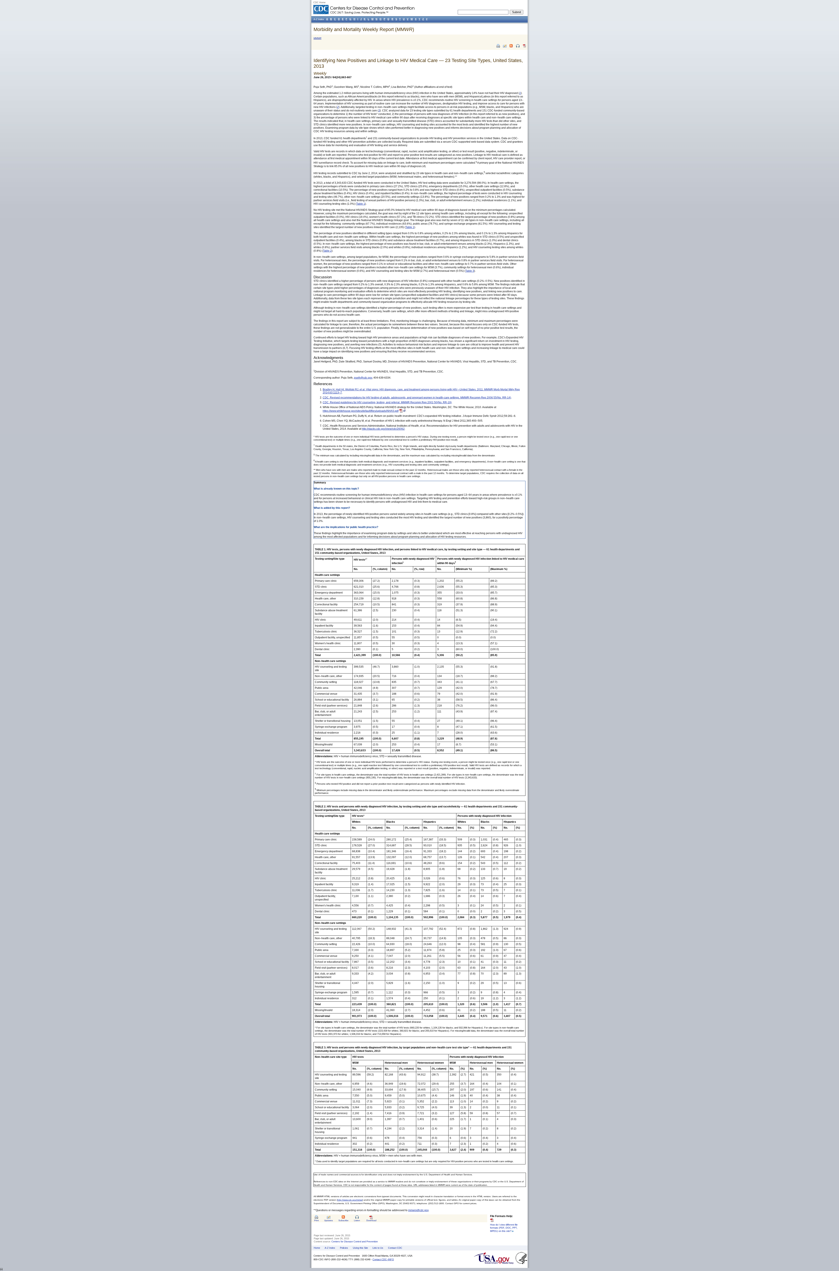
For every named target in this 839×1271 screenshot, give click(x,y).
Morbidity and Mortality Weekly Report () (364, 29)
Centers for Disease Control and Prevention (354, 1241)
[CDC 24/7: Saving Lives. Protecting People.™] (363, 6)
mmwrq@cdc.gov (418, 1210)
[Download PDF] (524, 47)
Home (317, 1248)
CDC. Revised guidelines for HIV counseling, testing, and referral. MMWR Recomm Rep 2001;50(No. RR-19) (387, 402)
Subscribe (343, 1220)
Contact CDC (395, 1248)
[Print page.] (498, 46)
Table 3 (469, 270)
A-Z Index (330, 1248)
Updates (328, 1220)
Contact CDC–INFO (383, 1259)
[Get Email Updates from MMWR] (504, 46)
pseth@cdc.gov (363, 377)
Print (316, 1220)
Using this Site (360, 1248)
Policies (344, 1248)
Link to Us (378, 1248)
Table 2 (327, 250)
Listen (357, 1220)
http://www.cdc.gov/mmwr (349, 1200)
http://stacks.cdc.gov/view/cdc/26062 (383, 428)
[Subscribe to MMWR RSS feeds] (511, 46)
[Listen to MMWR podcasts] (518, 46)
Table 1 (360, 203)
